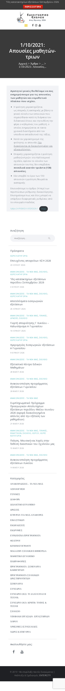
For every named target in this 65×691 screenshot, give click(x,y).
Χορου (35, 433)
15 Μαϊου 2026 (17, 448)
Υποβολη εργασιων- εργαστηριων (30, 617)
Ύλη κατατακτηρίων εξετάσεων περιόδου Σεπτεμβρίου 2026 (28, 280)
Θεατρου (15, 541)
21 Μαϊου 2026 (17, 424)
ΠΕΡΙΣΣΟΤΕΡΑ (33, 6)
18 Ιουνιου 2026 (18, 331)
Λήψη (43, 209)
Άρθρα (34, 63)
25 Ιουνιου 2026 (18, 309)
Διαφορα (15, 499)
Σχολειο (43, 271)
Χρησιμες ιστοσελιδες (24, 627)
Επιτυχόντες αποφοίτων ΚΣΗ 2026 (30, 260)
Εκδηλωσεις (17, 525)
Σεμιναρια (16, 584)
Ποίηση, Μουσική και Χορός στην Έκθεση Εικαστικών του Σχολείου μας (32, 442)
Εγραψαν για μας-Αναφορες (26, 515)
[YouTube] (22, 652)
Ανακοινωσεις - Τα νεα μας (24, 271)
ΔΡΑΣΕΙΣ (14, 318)
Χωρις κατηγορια (19, 256)
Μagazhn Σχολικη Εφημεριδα (28, 551)
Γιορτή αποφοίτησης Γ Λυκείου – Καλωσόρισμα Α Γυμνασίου (29, 324)
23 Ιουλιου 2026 (17, 265)
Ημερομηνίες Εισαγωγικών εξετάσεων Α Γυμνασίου (32, 346)
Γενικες (43, 315)
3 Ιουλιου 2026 (17, 287)
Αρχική (22, 63)
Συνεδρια (15, 589)
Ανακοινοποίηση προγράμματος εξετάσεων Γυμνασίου (29, 385)
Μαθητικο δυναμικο (22, 556)
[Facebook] (13, 652)
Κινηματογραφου (20, 546)
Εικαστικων (16, 433)
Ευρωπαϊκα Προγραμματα (25, 536)
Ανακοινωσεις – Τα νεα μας (26, 484)
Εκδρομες (16, 530)
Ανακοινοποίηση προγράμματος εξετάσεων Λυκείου (29, 461)
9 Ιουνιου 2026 (17, 353)
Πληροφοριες (18, 561)
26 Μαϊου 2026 (17, 391)
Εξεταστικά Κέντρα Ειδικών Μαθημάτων (26, 366)
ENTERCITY (45, 675)
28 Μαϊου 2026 (17, 372)
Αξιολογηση (17, 489)
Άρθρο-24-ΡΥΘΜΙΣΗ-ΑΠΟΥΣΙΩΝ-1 (24, 209)
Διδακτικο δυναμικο (22, 505)
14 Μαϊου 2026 (17, 467)
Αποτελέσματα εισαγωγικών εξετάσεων (26, 302)
